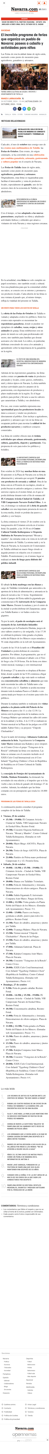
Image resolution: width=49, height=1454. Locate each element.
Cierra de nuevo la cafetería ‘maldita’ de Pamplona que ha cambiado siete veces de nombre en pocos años (25, 1126)
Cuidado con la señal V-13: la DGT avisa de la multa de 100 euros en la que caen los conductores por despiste (27, 1177)
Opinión (6, 1378)
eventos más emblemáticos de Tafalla (22, 148)
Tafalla (8, 114)
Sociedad (7, 1370)
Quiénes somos (9, 1405)
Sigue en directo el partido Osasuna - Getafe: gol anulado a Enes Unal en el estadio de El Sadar (24, 23)
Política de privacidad (12, 1419)
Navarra (6, 1359)
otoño (20, 114)
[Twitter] (23, 98)
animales (42, 114)
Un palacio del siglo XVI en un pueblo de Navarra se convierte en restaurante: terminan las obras (31, 133)
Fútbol (29, 1362)
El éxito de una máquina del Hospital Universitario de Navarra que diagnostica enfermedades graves (31, 363)
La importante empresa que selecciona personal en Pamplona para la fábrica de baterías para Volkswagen (31, 461)
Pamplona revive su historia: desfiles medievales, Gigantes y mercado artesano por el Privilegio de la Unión (26, 1187)
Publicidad (8, 1412)
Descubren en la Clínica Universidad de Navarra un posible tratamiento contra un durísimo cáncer (31, 203)
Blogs (6, 1386)
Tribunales (7, 1367)
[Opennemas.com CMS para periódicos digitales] (24, 1437)
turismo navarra (31, 114)
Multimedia (30, 1387)
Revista (29, 1384)
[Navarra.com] (24, 9)
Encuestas (7, 1389)
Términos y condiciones (28, 1205)
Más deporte (31, 1376)
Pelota (29, 1367)
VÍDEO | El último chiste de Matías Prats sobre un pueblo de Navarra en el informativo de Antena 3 (25, 1157)
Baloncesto (31, 1364)
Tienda (30, 1416)
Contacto (7, 1408)
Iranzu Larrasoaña (11, 98)
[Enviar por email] (34, 108)
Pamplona (6, 1374)
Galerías (30, 1390)
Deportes (29, 1359)
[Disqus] (24, 1252)
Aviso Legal (32, 1405)
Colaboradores (9, 1383)
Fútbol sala (31, 1373)
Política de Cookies (11, 1416)
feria (14, 114)
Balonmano (31, 1370)
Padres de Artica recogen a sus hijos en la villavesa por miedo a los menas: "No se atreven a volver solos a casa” (26, 1147)
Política (6, 1362)
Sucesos (7, 1364)
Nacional (29, 1380)
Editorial (6, 1381)
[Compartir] (15, 108)
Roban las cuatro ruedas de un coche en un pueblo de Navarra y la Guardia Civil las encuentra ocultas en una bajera (26, 1106)
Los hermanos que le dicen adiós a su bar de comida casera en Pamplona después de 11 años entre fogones (27, 1136)
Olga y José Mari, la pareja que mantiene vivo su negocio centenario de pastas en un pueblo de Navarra (27, 1116)
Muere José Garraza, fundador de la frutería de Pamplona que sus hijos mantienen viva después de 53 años (23, 1167)
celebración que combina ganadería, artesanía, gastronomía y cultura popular (24, 158)
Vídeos (29, 1393)
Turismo (31, 1412)
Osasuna (6, 1393)
